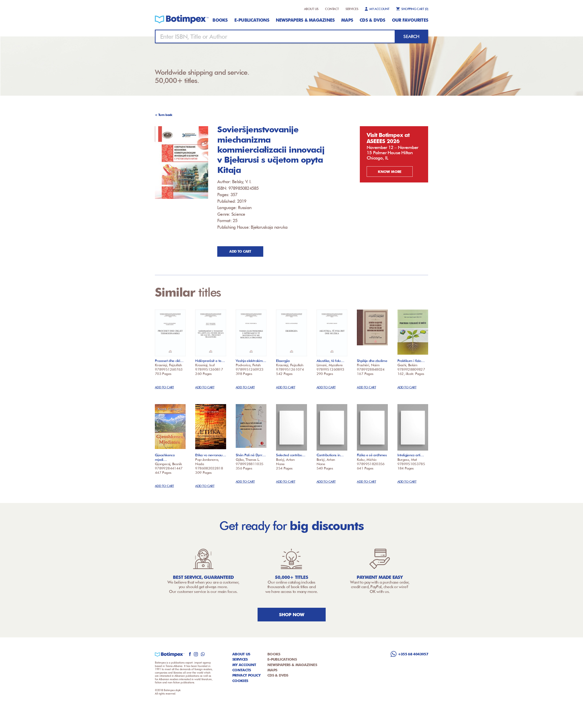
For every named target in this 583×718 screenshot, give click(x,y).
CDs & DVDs (372, 20)
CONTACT (332, 9)
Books (220, 20)
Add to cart (240, 251)
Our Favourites (410, 20)
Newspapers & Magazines (305, 20)
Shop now (291, 614)
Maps (347, 20)
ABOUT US (311, 9)
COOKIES (240, 681)
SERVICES (351, 9)
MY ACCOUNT (379, 9)
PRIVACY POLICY (246, 675)
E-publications (251, 20)
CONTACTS (241, 670)
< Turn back (163, 115)
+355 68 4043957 (413, 654)
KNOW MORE (389, 171)
